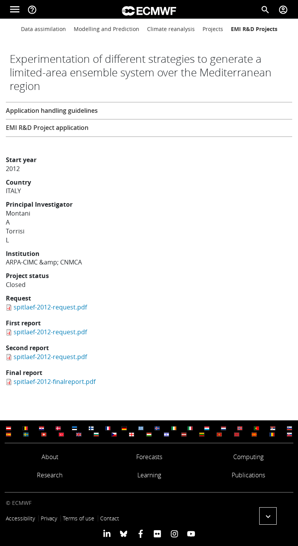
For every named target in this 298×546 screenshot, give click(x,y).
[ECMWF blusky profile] (123, 533)
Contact (109, 518)
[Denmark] (58, 428)
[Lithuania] (201, 434)
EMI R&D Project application (47, 127)
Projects (213, 29)
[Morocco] (236, 434)
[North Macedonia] (254, 434)
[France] (108, 428)
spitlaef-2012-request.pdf (50, 307)
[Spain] (8, 434)
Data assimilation (43, 29)
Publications (248, 475)
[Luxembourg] (207, 428)
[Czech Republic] (114, 434)
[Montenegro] (219, 434)
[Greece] (141, 428)
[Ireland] (174, 428)
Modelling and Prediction (106, 29)
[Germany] (124, 428)
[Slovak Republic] (289, 434)
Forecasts (149, 457)
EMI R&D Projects (254, 29)
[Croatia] (41, 428)
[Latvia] (184, 434)
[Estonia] (74, 428)
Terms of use (78, 518)
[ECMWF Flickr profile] (157, 533)
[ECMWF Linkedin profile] (107, 533)
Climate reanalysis (171, 29)
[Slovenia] (289, 428)
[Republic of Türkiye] (61, 434)
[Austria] (8, 428)
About (50, 457)
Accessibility (20, 518)
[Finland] (91, 428)
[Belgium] (25, 428)
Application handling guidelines (52, 110)
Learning (149, 475)
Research (49, 475)
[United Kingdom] (78, 434)
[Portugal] (256, 428)
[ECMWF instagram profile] (174, 533)
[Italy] (190, 428)
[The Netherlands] (223, 428)
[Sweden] (26, 434)
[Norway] (240, 428)
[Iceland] (157, 428)
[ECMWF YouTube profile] (191, 533)
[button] (268, 516)
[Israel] (166, 434)
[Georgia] (131, 434)
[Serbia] (272, 428)
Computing (248, 457)
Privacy (49, 518)
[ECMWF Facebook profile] (140, 533)
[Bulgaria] (96, 434)
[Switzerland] (44, 434)
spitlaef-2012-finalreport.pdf (54, 381)
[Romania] (272, 434)
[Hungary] (149, 434)
